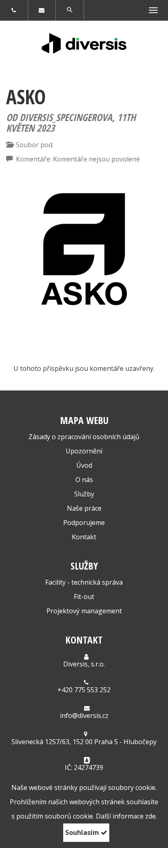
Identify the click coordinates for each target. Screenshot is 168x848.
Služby (84, 493)
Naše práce (84, 508)
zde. (151, 816)
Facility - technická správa (84, 582)
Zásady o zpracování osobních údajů (84, 436)
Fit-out (84, 596)
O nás (84, 479)
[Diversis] (84, 43)
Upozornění (84, 450)
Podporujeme (84, 522)
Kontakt (84, 536)
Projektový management (84, 610)
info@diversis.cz (84, 715)
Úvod (84, 465)
